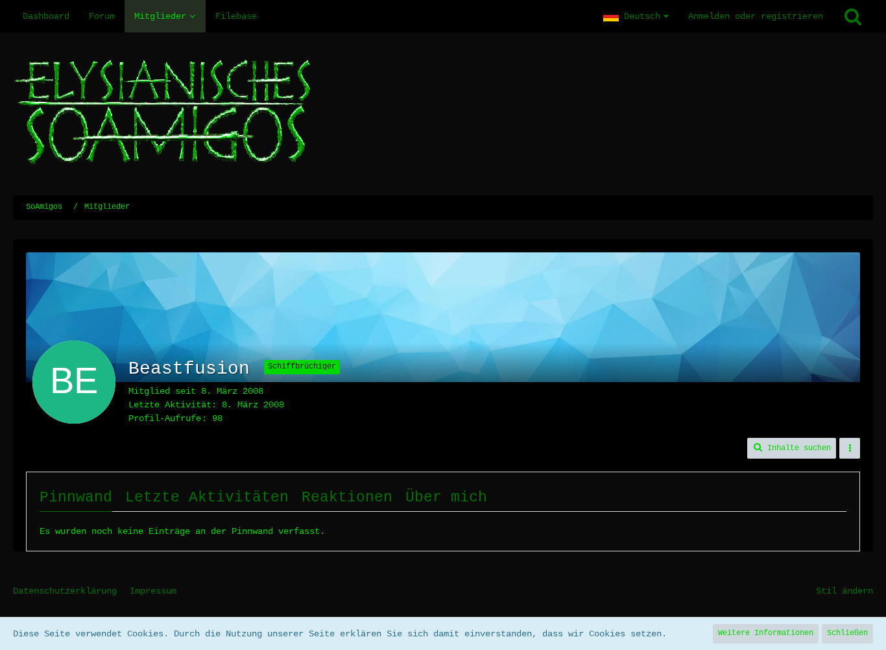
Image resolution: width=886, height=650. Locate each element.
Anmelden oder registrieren (755, 16)
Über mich (446, 497)
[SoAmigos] (443, 114)
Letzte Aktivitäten (207, 497)
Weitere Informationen (765, 633)
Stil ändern (844, 591)
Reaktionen (347, 497)
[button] (635, 16)
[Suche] (853, 16)
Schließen (847, 633)
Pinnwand (76, 497)
